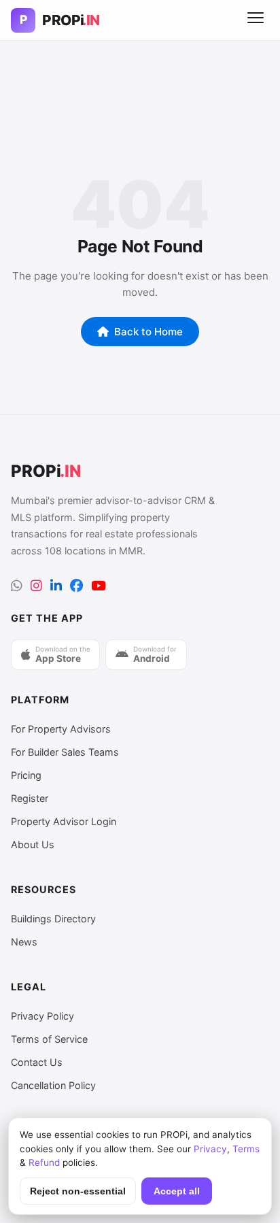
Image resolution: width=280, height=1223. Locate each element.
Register (29, 798)
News (24, 942)
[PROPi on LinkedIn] (56, 586)
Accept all (177, 1191)
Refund (44, 1162)
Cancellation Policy (53, 1085)
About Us (32, 844)
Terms (246, 1148)
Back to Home (148, 331)
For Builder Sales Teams (65, 752)
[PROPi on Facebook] (76, 586)
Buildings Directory (53, 918)
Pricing (26, 775)
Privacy (210, 1148)
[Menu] (255, 20)
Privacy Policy (42, 1016)
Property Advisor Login (63, 821)
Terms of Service (49, 1039)
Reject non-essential (78, 1191)
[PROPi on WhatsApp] (16, 586)
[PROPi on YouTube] (98, 586)
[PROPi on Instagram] (36, 586)
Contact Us (37, 1062)
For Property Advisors (61, 729)
